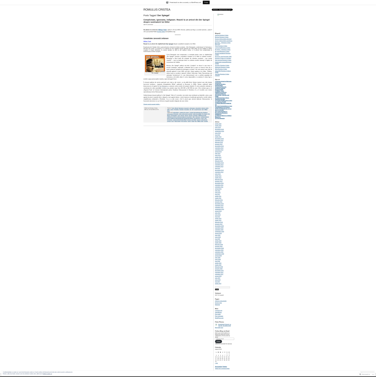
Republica (176, 109)
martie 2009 (218, 242)
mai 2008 (217, 261)
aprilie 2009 (218, 241)
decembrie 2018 (219, 129)
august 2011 (218, 189)
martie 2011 (218, 198)
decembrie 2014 (219, 146)
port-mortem (184, 121)
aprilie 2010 (218, 218)
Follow (218, 341)
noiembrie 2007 (219, 272)
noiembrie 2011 (219, 185)
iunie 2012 (218, 174)
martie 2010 (218, 220)
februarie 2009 (219, 244)
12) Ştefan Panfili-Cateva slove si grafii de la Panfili (223, 101)
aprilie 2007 (218, 283)
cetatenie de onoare (184, 112)
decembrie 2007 (219, 270)
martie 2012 (218, 177)
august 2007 (218, 276)
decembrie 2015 (219, 138)
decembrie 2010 (219, 203)
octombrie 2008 (219, 252)
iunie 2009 (218, 237)
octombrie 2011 (219, 187)
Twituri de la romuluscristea (222, 368)
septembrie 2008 (219, 254)
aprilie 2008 (218, 263)
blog (173, 108)
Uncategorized (197, 109)
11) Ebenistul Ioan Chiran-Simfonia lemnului (222, 98)
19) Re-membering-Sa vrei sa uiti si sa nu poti (223, 109)
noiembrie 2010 (219, 205)
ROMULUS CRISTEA (156, 9)
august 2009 (218, 233)
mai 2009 (217, 239)
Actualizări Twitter (221, 366)
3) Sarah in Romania (220, 87)
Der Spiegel (204, 114)
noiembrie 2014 (219, 148)
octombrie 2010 (219, 207)
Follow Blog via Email (222, 331)
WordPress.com (219, 318)
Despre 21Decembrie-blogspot (223, 39)
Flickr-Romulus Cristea (221, 46)
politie (168, 109)
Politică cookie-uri (47, 374)
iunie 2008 (218, 259)
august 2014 (218, 151)
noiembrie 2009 (219, 228)
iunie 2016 (218, 133)
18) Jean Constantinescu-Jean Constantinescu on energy (223, 106)
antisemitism (176, 112)
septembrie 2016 (219, 131)
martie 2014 (218, 159)
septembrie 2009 (219, 231)
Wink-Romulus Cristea (221, 69)
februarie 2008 (219, 267)
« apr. (216, 363)
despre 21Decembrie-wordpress (223, 41)
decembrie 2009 (219, 226)
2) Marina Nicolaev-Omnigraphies (220, 85)
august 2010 (218, 211)
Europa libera (174, 115)
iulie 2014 (217, 153)
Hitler (193, 116)
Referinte (217, 304)
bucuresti (186, 108)
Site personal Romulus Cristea (223, 60)
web (203, 109)
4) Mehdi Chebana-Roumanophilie (220, 89)
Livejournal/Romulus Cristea (222, 48)
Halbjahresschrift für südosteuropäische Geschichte (179, 116)
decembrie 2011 (219, 183)
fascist (186, 115)
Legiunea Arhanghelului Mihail (179, 119)
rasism (172, 109)
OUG (172, 121)
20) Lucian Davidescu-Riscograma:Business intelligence (221, 113)
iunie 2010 (218, 215)
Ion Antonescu (197, 118)
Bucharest (181, 108)
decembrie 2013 (219, 163)
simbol (192, 121)
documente (198, 108)
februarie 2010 (219, 222)
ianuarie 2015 (218, 144)
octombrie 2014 (219, 150)
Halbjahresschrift (202, 115)
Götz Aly (191, 115)
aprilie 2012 (218, 176)
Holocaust (197, 116)
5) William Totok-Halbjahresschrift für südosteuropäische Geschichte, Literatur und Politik (222, 93)
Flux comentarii (219, 316)
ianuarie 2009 (218, 246)
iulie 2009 (217, 235)
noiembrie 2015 (219, 140)
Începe (206, 2)
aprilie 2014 (218, 157)
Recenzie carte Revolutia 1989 (223, 56)
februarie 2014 (219, 161)
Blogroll (176, 108)
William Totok (162, 30)
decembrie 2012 (219, 170)
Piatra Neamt (177, 121)
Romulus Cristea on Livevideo (223, 58)
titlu (196, 121)
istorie (207, 108)
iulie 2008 (217, 257)
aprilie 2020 (218, 123)
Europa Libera (161, 31)
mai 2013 (217, 168)
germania (195, 115)
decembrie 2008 (219, 248)
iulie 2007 (217, 278)
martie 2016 (218, 136)
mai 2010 (217, 216)
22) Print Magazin (220, 118)
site (190, 109)
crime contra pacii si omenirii (185, 114)
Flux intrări (218, 314)
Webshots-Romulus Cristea (222, 67)
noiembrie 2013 (219, 164)
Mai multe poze (219, 327)
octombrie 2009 (219, 229)
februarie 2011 (219, 200)
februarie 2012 (219, 179)
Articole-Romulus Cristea (221, 35)
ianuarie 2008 (218, 268)
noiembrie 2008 (219, 250)
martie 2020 (218, 125)
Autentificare (218, 312)
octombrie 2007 (219, 274)
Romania (181, 109)
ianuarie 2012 (218, 181)
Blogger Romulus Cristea (221, 37)
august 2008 (218, 255)
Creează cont (218, 310)
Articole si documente (220, 301)
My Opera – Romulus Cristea (222, 49)
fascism (182, 115)
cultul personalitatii (197, 114)
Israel (202, 118)
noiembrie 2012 (219, 172)
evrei (179, 115)
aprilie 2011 (218, 196)
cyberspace (192, 108)
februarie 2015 (219, 142)
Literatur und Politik (191, 119)
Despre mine (218, 303)
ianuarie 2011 (218, 202)
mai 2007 (217, 281)
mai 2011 (217, 194)
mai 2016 (217, 135)
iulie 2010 (217, 213)
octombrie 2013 (219, 166)
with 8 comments (148, 24)
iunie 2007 (218, 280)
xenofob (206, 121)
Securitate (186, 109)
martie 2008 (218, 265)
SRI (193, 109)
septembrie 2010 (219, 209)
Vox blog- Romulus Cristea (222, 65)
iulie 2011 (217, 190)
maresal (198, 119)
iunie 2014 (218, 155)
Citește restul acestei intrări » (151, 104)
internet (203, 108)
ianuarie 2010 (218, 224)
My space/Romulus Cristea (222, 51)
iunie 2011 (218, 192)
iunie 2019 (218, 127)
